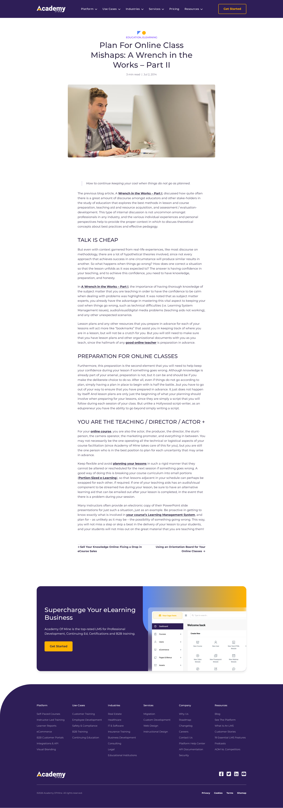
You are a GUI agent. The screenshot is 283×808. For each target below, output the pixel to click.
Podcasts (220, 743)
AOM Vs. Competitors (227, 749)
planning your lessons (130, 463)
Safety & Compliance (84, 725)
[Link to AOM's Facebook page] (221, 773)
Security (184, 755)
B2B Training (80, 731)
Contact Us (185, 737)
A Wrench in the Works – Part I (104, 286)
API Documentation (191, 749)
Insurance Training (119, 731)
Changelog (185, 725)
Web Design (150, 725)
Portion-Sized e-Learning (98, 478)
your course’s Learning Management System (160, 515)
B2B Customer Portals (50, 737)
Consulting (114, 743)
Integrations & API (47, 743)
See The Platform (225, 719)
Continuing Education (85, 737)
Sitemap (241, 793)
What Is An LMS (224, 725)
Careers (183, 731)
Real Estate (115, 713)
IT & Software (116, 725)
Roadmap (185, 719)
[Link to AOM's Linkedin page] (236, 773)
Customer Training (83, 713)
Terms (229, 793)
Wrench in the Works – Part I (140, 193)
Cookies (218, 793)
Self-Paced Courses (48, 713)
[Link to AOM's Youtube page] (243, 773)
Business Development (122, 737)
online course (101, 431)
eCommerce (44, 731)
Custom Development (156, 719)
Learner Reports (46, 725)
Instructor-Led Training (51, 719)
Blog (217, 713)
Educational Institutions (122, 755)
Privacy (206, 793)
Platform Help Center (192, 743)
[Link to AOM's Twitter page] (228, 773)
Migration (149, 713)
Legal (111, 749)
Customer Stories (225, 731)
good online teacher (141, 342)
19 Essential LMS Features (230, 737)
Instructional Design (155, 731)
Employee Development (87, 719)
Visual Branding (46, 749)
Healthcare (114, 719)
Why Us (183, 713)
